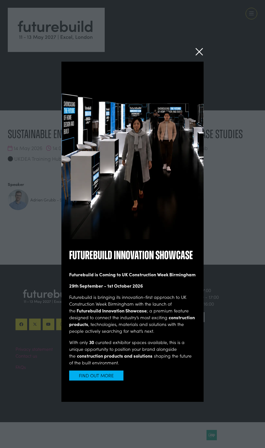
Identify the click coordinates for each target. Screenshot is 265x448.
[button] (199, 52)
